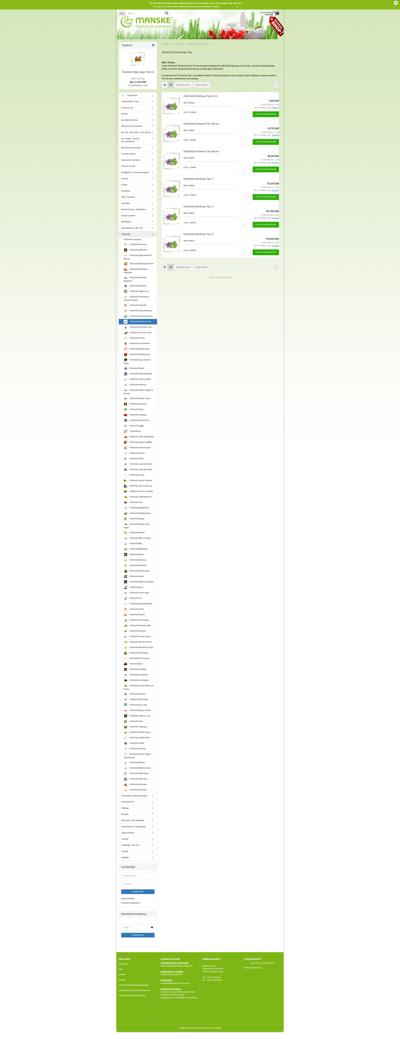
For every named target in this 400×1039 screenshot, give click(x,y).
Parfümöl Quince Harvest (140, 642)
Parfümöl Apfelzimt (138, 250)
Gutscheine (132, 95)
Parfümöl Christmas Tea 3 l (199, 206)
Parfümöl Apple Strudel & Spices (138, 257)
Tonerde (124, 851)
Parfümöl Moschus (137, 560)
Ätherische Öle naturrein (131, 126)
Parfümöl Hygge (136, 426)
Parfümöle (125, 234)
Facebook (165, 989)
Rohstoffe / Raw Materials (133, 820)
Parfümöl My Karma (138, 565)
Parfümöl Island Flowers (140, 447)
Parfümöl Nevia (136, 587)
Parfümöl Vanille (136, 743)
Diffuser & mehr (128, 166)
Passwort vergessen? (130, 903)
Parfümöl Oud (135, 598)
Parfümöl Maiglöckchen (140, 513)
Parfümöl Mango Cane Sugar (136, 526)
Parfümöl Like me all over (140, 486)
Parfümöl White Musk (139, 773)
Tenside (124, 839)
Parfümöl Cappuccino (139, 291)
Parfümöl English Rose (139, 349)
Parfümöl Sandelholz (138, 675)
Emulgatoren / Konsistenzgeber (135, 172)
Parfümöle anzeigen (132, 239)
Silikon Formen (127, 833)
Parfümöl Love (135, 502)
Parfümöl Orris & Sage (139, 593)
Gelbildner (125, 191)
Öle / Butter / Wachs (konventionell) (130, 140)
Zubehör (125, 857)
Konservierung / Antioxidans (133, 209)
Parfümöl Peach (136, 609)
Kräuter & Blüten (128, 215)
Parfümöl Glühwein (137, 384)
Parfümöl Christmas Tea (140, 321)
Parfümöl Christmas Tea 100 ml (201, 123)
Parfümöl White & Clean (139, 768)
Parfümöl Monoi (136, 554)
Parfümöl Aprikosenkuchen (141, 263)
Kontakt (122, 974)
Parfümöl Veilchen (137, 748)
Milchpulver (126, 222)
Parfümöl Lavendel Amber (140, 469)
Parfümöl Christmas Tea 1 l (199, 178)
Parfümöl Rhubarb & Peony (141, 647)
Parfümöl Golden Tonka (139, 398)
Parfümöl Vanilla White (139, 737)
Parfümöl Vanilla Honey (139, 732)
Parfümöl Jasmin (137, 453)
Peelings (125, 808)
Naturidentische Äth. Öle (132, 228)
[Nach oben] (391, 1034)
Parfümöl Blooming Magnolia (135, 279)
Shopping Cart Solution (190, 1028)
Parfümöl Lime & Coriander (141, 491)
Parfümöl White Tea (138, 779)
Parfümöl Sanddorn (138, 669)
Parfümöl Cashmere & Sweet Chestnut (136, 298)
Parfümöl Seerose (137, 694)
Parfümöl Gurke (136, 409)
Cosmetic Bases (128, 154)
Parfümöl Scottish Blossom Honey (139, 687)
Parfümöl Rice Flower (138, 653)
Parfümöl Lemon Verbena (140, 480)
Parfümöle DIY (127, 802)
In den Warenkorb (266, 114)
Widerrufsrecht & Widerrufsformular (134, 990)
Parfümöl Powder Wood (139, 636)
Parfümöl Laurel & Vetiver (140, 464)
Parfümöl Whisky (137, 762)
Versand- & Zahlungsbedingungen (134, 985)
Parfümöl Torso (136, 721)
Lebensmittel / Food (130, 101)
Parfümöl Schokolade (139, 680)
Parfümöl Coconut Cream (140, 332)
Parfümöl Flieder (136, 368)
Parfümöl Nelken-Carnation (141, 582)
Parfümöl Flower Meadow (140, 373)
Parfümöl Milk (135, 543)
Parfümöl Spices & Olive (140, 710)
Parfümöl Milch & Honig (139, 538)
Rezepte (124, 814)
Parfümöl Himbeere (138, 415)
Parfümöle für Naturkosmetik (134, 796)
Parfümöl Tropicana (138, 727)
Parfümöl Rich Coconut (139, 658)
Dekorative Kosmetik (130, 160)
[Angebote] (153, 45)
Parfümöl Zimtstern (138, 790)
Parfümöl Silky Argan (138, 699)
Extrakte (124, 178)
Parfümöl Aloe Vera (138, 244)
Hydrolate (125, 203)
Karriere (122, 980)
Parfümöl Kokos (136, 458)
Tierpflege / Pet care (130, 845)
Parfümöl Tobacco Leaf (139, 716)
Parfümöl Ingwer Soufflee (140, 442)
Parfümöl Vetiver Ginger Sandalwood (137, 756)
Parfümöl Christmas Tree (140, 327)
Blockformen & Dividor (131, 148)
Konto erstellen (128, 898)
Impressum (124, 964)
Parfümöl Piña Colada (139, 620)
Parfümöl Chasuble (137, 305)
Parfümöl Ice (135, 431)
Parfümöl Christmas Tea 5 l (199, 234)
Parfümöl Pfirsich (137, 614)
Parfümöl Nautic (136, 576)
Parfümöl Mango (136, 518)
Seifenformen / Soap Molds (133, 826)
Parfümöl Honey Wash (139, 420)
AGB (121, 969)
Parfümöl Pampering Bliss (140, 603)
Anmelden (138, 892)
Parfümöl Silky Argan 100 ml (138, 72)
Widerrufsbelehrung (253, 968)
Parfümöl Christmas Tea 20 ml (200, 96)
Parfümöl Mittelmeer (138, 549)
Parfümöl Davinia (137, 338)
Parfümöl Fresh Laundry (140, 379)
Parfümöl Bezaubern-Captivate (136, 271)
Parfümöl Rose (136, 664)
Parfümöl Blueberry (137, 286)
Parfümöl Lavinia (136, 475)
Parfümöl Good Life (138, 404)
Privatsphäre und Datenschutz (132, 995)
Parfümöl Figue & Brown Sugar (137, 361)
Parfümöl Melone (137, 532)
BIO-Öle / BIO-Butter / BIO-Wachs (136, 132)
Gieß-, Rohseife (128, 197)
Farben (124, 185)
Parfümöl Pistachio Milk (140, 625)
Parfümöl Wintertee (138, 784)
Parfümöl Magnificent (139, 508)
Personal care (127, 108)
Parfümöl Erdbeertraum (139, 354)
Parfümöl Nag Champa (139, 571)
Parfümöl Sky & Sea (138, 705)
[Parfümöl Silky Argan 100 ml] (138, 59)
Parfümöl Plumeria (137, 631)
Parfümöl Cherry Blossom (140, 310)
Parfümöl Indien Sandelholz (141, 436)
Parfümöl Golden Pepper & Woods (138, 392)
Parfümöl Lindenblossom (140, 497)
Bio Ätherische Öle (129, 120)
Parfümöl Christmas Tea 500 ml (201, 151)
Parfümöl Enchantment (139, 343)
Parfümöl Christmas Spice (141, 316)
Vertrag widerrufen (262, 963)
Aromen (124, 114)
